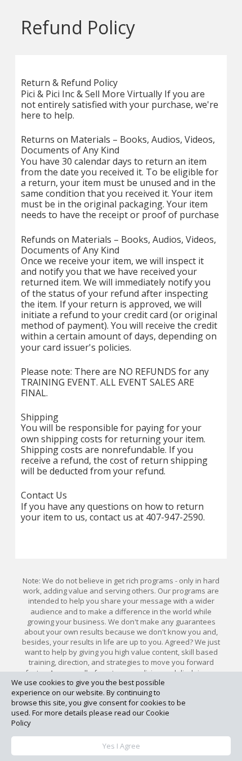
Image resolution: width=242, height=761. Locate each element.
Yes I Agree (121, 746)
